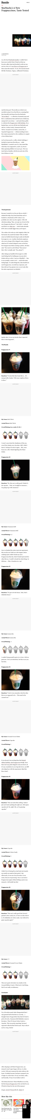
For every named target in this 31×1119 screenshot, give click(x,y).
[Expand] (24, 1105)
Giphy (20, 1090)
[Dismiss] (29, 1105)
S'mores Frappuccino (11, 1084)
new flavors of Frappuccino (19, 66)
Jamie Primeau (5, 53)
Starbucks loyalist (14, 60)
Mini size (12, 226)
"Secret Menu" (5, 116)
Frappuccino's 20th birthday (17, 123)
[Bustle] (5, 2)
